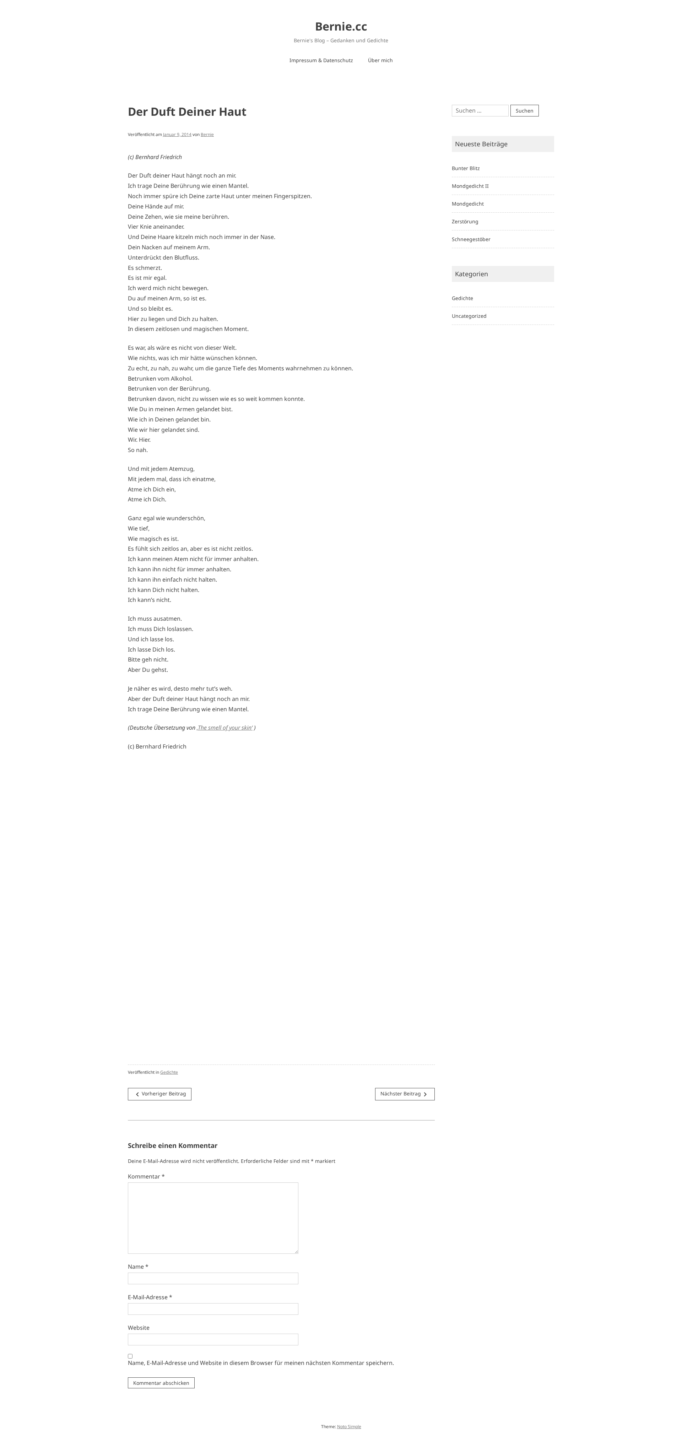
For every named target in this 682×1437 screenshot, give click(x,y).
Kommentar (146, 1176)
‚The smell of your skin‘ (225, 727)
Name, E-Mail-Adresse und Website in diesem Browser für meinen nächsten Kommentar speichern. (261, 1363)
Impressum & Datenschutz (321, 60)
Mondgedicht (468, 203)
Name (138, 1266)
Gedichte (169, 1072)
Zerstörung (465, 221)
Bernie (207, 134)
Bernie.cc (341, 26)
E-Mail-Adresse (150, 1297)
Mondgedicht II (470, 186)
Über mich (380, 60)
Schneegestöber (471, 239)
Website (139, 1328)
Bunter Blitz (466, 168)
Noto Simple (349, 1427)
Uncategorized (469, 315)
